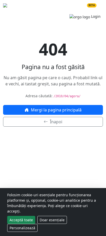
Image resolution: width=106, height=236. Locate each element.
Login (95, 16)
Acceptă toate (21, 219)
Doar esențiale (52, 219)
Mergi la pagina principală (56, 110)
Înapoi (55, 122)
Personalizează (22, 227)
